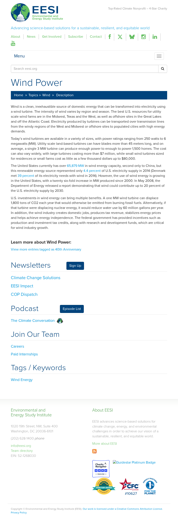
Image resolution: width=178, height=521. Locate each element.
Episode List (72, 309)
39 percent (26, 176)
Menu (19, 55)
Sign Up (75, 266)
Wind (46, 95)
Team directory (22, 451)
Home (18, 95)
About (15, 36)
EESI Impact (22, 286)
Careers (17, 346)
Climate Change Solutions (35, 277)
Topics (33, 95)
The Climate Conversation (34, 320)
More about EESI (104, 443)
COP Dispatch (24, 294)
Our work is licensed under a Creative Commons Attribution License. (123, 508)
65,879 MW (75, 166)
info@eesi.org (21, 446)
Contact (96, 36)
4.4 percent (92, 171)
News (31, 36)
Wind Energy (22, 379)
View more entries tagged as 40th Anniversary (46, 249)
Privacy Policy (19, 512)
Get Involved (51, 36)
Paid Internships (24, 354)
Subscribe (75, 36)
